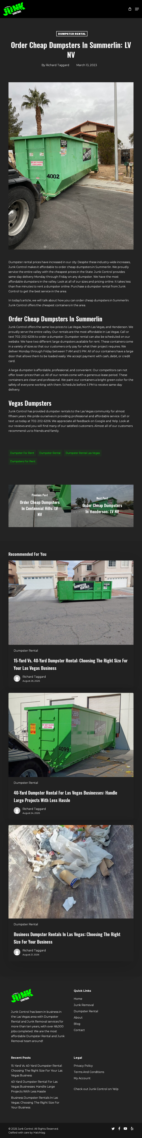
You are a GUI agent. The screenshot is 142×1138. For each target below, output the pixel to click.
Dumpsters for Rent (22, 461)
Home (78, 998)
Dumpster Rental (72, 33)
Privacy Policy (83, 1065)
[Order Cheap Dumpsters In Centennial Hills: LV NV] (39, 506)
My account (82, 1078)
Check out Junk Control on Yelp (96, 1089)
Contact (79, 1030)
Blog (77, 1023)
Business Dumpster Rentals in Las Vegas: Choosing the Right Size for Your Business (35, 1102)
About (78, 1017)
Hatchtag (39, 1132)
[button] (137, 9)
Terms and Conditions (89, 1072)
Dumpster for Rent (22, 453)
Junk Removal (84, 1005)
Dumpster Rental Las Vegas (83, 453)
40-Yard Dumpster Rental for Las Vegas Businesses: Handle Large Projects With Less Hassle (34, 1086)
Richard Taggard (57, 65)
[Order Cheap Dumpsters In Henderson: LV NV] (102, 506)
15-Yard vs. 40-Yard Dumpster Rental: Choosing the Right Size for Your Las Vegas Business (36, 1070)
